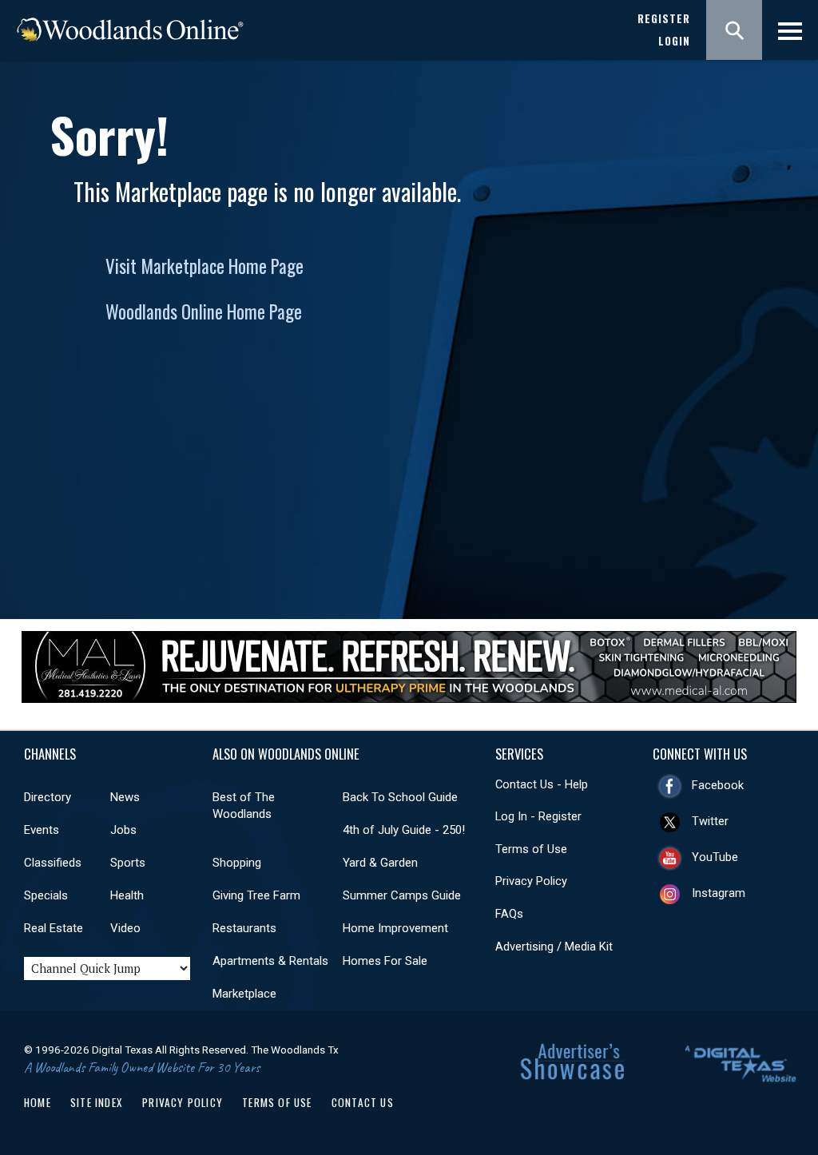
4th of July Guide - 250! (404, 830)
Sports (127, 862)
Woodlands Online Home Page (203, 311)
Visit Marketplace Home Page (204, 266)
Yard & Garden (380, 862)
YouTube (715, 857)
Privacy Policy (531, 881)
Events (41, 830)
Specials (46, 895)
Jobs (123, 830)
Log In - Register (538, 816)
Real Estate (53, 928)
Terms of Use (531, 849)
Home (37, 1102)
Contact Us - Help (541, 784)
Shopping (236, 862)
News (125, 797)
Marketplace (244, 993)
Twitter (710, 821)
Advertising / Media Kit (554, 946)
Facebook (718, 785)
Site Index (96, 1102)
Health (127, 895)
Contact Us (363, 1102)
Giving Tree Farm (256, 895)
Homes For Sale (385, 961)
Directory (47, 797)
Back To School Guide (400, 797)
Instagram (718, 893)
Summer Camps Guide (402, 895)
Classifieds (52, 862)
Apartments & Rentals (270, 961)
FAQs (509, 914)
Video (125, 928)
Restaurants (244, 928)
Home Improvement (395, 928)
